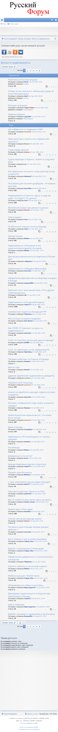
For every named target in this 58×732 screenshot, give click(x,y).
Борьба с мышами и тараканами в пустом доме (31, 614)
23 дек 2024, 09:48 (36, 96)
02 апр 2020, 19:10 (37, 342)
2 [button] (27, 70)
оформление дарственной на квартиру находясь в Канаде (32, 279)
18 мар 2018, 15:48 (37, 484)
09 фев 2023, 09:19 (39, 188)
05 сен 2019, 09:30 (38, 397)
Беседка (26, 84)
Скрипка (27, 598)
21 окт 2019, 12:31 (37, 369)
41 (52, 241)
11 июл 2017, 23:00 (43, 587)
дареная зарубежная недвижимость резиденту (31, 375)
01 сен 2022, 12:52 (35, 219)
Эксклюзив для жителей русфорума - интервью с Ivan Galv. (32, 184)
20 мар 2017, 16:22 (40, 616)
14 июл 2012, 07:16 (38, 116)
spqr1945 (27, 116)
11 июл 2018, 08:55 (38, 466)
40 (49, 241)
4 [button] (33, 70)
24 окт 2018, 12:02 (35, 458)
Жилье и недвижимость (15, 62)
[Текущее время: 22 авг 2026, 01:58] (55, 38)
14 (52, 355)
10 (55, 477)
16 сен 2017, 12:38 (41, 578)
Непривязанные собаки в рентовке (25, 585)
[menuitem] (31, 713)
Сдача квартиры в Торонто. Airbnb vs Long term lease (31, 160)
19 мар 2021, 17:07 (37, 250)
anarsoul (27, 385)
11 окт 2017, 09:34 (39, 562)
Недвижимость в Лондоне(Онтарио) (26, 302)
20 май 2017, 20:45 (43, 607)
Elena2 (26, 144)
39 (47, 241)
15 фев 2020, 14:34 (39, 352)
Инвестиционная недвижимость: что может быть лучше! (30, 416)
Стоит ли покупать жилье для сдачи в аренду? (31, 340)
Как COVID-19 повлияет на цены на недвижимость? (25, 329)
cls (25, 164)
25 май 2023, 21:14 (39, 176)
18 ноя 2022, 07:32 (35, 200)
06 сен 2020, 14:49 (39, 314)
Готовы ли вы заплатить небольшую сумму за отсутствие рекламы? (31, 92)
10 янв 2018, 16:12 (42, 502)
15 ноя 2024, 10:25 (36, 82)
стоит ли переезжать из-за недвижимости (29, 349)
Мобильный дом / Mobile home (23, 575)
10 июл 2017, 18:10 (38, 598)
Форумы (2, 20)
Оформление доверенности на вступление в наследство (30, 558)
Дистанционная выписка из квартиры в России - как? (32, 257)
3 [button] (30, 70)
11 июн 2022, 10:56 (36, 229)
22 (49, 203)
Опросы (26, 98)
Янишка (27, 408)
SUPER (26, 342)
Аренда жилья (15, 236)
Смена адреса (14, 217)
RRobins (27, 475)
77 (49, 345)
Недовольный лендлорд (20, 382)
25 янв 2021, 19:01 (41, 283)
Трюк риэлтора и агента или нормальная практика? (28, 140)
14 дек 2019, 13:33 (38, 361)
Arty (21, 720)
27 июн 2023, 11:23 (34, 164)
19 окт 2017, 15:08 (41, 551)
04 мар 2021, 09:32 (39, 261)
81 (55, 307)
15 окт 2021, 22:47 (37, 238)
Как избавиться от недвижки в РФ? (25, 129)
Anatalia (27, 361)
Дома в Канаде (15, 427)
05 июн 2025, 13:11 (39, 132)
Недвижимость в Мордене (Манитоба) (27, 268)
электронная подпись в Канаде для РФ (27, 311)
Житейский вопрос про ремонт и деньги (28, 207)
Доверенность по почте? (20, 456)
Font (26, 200)
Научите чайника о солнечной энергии (27, 566)
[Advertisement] (29, 30)
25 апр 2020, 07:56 (40, 321)
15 (47, 155)
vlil (25, 295)
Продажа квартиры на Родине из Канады (28, 359)
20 (55, 191)
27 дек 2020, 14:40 (34, 295)
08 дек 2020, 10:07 (38, 304)
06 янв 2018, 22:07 (38, 511)
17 (52, 155)
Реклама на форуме (17, 105)
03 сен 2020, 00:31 (42, 107)
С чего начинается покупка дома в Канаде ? (29, 482)
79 (49, 307)
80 (52, 307)
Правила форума (16, 114)
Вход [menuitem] (52, 20)
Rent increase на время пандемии (24, 318)
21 (47, 203)
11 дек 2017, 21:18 (37, 521)
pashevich (27, 494)
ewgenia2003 (28, 283)
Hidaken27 (28, 176)
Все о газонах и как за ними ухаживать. (27, 539)
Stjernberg (28, 352)
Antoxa (26, 152)
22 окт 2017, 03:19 (41, 541)
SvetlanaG (27, 132)
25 (55, 231)
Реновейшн (14, 447)
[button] (39, 70)
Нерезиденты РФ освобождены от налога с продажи (29, 438)
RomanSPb (28, 616)
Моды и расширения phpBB (29, 727)
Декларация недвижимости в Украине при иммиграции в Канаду (29, 594)
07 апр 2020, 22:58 (38, 333)
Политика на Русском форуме (22, 79)
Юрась (26, 450)
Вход (4, 24)
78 (47, 307)
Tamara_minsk (29, 502)
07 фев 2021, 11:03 (38, 271)
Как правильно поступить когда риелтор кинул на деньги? (31, 172)
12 (47, 355)
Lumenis (27, 378)
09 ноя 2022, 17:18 (37, 210)
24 (55, 203)
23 (52, 203)
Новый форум (28, 109)
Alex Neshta (28, 321)
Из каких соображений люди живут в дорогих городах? (31, 404)
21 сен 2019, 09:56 (38, 378)
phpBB (24, 718)
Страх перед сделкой (18, 149)
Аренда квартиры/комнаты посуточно (27, 464)
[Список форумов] (29, 9)
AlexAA (26, 369)
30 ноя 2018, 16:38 (37, 450)
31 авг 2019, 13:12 (38, 408)
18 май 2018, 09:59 (38, 475)
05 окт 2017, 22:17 (37, 568)
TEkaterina (28, 314)
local (26, 458)
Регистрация (14, 24)
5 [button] (36, 70)
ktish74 (26, 484)
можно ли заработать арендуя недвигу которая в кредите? (31, 393)
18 (55, 155)
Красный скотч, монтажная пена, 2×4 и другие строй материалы (31, 291)
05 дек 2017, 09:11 (38, 532)
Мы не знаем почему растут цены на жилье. (30, 499)
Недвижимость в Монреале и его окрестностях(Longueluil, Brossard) (24, 246)
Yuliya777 (27, 304)
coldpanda (28, 261)
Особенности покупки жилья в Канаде (27, 226)
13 (49, 355)
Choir (26, 229)
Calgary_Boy (28, 541)
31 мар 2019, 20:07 (38, 441)
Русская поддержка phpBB (29, 723)
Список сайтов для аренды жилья (24, 518)
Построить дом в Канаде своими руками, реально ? (28, 528)
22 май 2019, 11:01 (40, 429)
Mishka (26, 238)
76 (47, 345)
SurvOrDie (27, 188)
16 (49, 155)
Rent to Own (14, 367)
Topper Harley (29, 107)
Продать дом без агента (20, 472)
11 (47, 388)
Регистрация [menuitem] (56, 20)
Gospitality (28, 429)
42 (55, 241)
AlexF (26, 82)
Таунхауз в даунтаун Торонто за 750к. (26, 491)
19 (52, 191)
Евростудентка (29, 587)
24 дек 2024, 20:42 (37, 152)
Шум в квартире (16, 604)
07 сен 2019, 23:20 (38, 385)
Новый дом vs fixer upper (20, 509)
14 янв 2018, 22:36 (39, 494)
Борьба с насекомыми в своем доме (26, 548)
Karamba (27, 511)
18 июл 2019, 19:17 (38, 420)
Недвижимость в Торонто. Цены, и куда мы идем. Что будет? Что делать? (29, 196)
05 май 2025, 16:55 (36, 144)
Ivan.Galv (27, 271)
